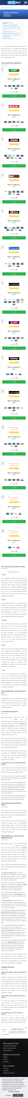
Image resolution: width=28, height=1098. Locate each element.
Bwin (20, 876)
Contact (5, 1068)
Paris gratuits (7, 1050)
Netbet (22, 651)
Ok (18, 1095)
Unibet (9, 587)
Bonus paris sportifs (9, 1048)
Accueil (2, 7)
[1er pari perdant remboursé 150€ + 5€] (14, 176)
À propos (6, 1070)
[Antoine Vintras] (5, 1030)
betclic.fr (15, 603)
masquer (10, 23)
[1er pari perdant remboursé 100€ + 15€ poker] (14, 284)
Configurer (8, 1095)
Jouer (13, 96)
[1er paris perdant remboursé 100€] (14, 70)
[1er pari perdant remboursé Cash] (14, 140)
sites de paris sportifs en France (17, 628)
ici (20, 757)
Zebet (2, 673)
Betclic (5, 1059)
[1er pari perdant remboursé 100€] (14, 106)
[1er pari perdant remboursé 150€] (14, 358)
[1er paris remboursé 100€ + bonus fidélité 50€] (14, 212)
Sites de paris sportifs (10, 1045)
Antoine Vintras (17, 1029)
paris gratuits (16, 905)
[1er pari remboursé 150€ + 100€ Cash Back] (14, 392)
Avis (14, 100)
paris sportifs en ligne (8, 591)
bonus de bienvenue (6, 676)
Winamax (11, 626)
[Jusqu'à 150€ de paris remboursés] (14, 248)
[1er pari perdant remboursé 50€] (14, 532)
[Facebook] (26, 1028)
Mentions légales (8, 1073)
